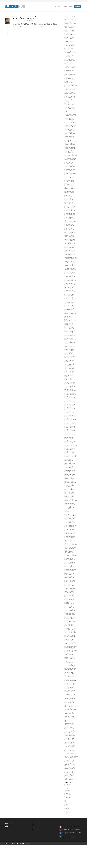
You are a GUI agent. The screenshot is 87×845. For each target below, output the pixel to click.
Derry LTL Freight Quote (68, 172)
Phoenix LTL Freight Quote (69, 570)
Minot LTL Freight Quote (68, 488)
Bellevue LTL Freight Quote (69, 60)
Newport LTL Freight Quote (69, 522)
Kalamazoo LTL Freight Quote (70, 328)
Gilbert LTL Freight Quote (69, 247)
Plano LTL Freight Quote (68, 578)
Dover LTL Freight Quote (69, 178)
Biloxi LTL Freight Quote (68, 71)
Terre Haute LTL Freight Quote (70, 712)
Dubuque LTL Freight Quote (69, 181)
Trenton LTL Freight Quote (69, 719)
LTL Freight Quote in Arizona (69, 393)
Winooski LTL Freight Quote (69, 768)
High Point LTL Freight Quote (69, 284)
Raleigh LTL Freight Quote (69, 596)
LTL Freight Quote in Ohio (69, 437)
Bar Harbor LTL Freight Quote (70, 52)
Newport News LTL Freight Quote (70, 525)
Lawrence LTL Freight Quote (69, 365)
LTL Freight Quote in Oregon (69, 440)
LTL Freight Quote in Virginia (69, 452)
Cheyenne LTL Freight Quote (69, 126)
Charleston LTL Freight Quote (70, 118)
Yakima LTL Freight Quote (69, 774)
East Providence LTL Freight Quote (71, 188)
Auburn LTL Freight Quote (69, 42)
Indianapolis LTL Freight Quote (70, 309)
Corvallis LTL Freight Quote (69, 156)
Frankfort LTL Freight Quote (69, 232)
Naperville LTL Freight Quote (69, 507)
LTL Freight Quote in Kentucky (70, 412)
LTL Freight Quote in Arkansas (70, 394)
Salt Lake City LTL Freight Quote (70, 642)
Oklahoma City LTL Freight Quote (70, 544)
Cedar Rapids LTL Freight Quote (70, 114)
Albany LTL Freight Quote (69, 20)
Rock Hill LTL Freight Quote (69, 616)
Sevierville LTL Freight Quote (69, 662)
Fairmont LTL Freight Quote (69, 214)
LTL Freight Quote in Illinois (69, 407)
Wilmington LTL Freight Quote (70, 765)
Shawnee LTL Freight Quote (69, 664)
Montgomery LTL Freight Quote (70, 495)
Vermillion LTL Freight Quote (69, 731)
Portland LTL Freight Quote (69, 583)
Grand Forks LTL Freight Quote (70, 254)
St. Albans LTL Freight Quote (69, 691)
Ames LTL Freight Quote (68, 27)
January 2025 (66, 792)
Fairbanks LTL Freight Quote (69, 213)
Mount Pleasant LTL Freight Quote (70, 500)
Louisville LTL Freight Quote (69, 386)
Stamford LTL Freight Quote (69, 695)
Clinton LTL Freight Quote (69, 137)
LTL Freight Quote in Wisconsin (70, 456)
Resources (66, 602)
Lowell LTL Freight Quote (69, 387)
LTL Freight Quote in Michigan (70, 419)
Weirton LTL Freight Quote (69, 749)
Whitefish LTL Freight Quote (69, 760)
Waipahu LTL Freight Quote (69, 736)
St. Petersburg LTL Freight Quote (70, 694)
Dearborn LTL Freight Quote (69, 169)
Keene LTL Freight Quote (69, 336)
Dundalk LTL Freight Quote (69, 184)
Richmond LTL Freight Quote (69, 605)
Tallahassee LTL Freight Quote (70, 706)
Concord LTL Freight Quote (69, 151)
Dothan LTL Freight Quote (69, 177)
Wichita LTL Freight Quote (69, 763)
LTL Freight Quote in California (70, 396)
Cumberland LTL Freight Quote (70, 162)
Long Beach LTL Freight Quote (70, 383)
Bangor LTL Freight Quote (69, 51)
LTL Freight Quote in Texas (69, 448)
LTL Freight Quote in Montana (70, 424)
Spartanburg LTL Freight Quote (70, 680)
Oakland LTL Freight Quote (69, 540)
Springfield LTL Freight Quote (69, 686)
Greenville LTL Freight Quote (69, 265)
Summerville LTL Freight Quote (70, 699)
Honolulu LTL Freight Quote (69, 295)
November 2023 (67, 811)
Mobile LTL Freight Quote (69, 492)
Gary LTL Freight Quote (68, 242)
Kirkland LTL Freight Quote (69, 349)
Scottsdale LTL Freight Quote (69, 657)
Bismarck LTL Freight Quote (69, 74)
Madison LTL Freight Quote (69, 463)
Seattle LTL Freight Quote (69, 660)
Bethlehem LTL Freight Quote (69, 67)
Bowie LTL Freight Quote (69, 84)
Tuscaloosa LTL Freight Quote (70, 724)
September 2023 (67, 814)
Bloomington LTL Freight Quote (70, 75)
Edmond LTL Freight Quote (69, 192)
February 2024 (67, 807)
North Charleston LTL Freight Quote (71, 530)
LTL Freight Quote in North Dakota (70, 435)
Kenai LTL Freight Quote (68, 338)
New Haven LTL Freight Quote (70, 514)
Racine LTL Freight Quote (69, 595)
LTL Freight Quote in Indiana (69, 408)
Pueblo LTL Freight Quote (69, 592)
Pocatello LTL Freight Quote (69, 581)
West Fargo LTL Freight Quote (70, 750)
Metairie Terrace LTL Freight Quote (71, 479)
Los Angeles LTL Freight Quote (70, 385)
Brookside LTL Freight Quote (69, 99)
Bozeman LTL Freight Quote (69, 86)
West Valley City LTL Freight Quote (70, 754)
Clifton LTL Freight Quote (69, 136)
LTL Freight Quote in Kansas (69, 411)
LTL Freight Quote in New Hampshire (71, 429)
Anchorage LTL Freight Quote (69, 30)
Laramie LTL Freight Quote (69, 360)
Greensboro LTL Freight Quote (70, 264)
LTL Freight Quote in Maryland (70, 416)
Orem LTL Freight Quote (68, 551)
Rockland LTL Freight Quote (69, 620)
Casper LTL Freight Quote (69, 112)
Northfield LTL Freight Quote (69, 536)
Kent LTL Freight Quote (68, 343)
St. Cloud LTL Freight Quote (69, 693)
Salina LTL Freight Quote (69, 640)
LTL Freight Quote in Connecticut (70, 398)
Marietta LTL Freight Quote (69, 468)
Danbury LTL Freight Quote (69, 165)
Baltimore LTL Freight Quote (69, 49)
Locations (34, 824)
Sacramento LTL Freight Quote (70, 628)
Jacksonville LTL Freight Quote (70, 313)
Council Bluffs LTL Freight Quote (70, 158)
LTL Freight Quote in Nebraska (70, 426)
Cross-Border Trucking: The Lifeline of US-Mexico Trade (72, 826)
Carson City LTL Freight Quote (70, 110)
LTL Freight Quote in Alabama (70, 390)
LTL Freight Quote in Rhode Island (70, 442)
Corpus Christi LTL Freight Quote (70, 155)
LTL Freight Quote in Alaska (69, 391)
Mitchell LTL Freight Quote (69, 490)
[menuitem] (53, 6)
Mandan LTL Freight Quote (69, 466)
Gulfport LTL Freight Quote (69, 271)
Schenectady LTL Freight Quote (70, 655)
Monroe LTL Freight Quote (69, 493)
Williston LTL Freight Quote (69, 764)
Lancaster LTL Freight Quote (69, 357)
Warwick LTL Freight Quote (69, 739)
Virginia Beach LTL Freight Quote (70, 732)
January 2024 (66, 808)
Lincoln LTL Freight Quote (69, 378)
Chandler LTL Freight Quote (69, 117)
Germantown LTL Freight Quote (70, 244)
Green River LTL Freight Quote (70, 262)
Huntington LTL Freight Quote (70, 302)
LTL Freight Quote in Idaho (69, 405)
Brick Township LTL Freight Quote (70, 88)
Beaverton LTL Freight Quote (69, 57)
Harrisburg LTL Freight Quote (69, 273)
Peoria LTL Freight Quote (69, 566)
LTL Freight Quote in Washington (70, 453)
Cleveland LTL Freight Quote (69, 134)
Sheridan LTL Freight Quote (69, 665)
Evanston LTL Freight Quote (69, 209)
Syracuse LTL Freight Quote (69, 703)
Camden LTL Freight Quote (69, 107)
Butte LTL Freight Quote (68, 103)
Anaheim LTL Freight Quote (69, 29)
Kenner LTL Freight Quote (69, 341)
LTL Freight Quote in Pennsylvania (70, 441)
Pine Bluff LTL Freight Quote (69, 576)
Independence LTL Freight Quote (70, 308)
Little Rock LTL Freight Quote (69, 379)
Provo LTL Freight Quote (69, 591)
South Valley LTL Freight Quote (70, 676)
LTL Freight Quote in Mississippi (70, 422)
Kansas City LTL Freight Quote (70, 332)
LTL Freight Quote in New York (70, 433)
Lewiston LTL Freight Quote (69, 372)
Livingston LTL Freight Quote (69, 382)
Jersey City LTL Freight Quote (69, 319)
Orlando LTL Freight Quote (69, 552)
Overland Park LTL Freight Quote (70, 555)
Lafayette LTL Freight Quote (69, 354)
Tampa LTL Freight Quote (69, 708)
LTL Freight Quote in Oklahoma (70, 438)
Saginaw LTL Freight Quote (69, 629)
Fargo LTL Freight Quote (68, 217)
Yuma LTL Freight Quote (68, 779)
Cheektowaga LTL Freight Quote (70, 123)
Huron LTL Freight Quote (69, 305)
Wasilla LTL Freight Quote (69, 741)
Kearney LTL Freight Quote (69, 335)
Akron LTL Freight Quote (69, 18)
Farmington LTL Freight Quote (70, 218)
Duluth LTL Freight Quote (69, 183)
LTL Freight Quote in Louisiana (70, 413)
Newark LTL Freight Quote (69, 519)
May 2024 (66, 802)
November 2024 (67, 794)
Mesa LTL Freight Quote (68, 477)
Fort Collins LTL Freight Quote (69, 227)
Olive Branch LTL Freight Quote (70, 547)
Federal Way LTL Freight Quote (70, 222)
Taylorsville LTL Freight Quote (70, 709)
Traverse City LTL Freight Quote (70, 717)
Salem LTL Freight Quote (69, 639)
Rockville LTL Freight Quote (69, 621)
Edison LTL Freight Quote (69, 191)
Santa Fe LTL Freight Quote (69, 653)
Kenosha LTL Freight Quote (69, 342)
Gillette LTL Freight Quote (69, 249)
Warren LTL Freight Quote (69, 738)
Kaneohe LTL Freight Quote (69, 331)
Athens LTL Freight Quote (69, 40)
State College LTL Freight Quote (70, 697)
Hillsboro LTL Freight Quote (69, 286)
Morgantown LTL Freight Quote (70, 499)
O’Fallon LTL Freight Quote (69, 539)
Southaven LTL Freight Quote (70, 677)
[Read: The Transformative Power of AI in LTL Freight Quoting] (60, 830)
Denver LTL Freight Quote (69, 170)
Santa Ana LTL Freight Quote (69, 651)
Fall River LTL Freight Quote (69, 216)
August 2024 (66, 798)
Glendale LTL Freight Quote (69, 251)
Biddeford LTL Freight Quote (69, 68)
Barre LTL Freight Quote (68, 53)
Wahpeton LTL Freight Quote (69, 734)
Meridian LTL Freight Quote (69, 474)
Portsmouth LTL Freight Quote (70, 585)
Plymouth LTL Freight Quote (69, 580)
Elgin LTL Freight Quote (68, 195)
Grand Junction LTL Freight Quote (70, 257)
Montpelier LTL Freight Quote (69, 496)
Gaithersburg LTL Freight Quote (70, 240)
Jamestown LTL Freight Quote (70, 316)
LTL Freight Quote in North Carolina (71, 434)
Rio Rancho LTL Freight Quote (70, 607)
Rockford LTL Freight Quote (69, 618)
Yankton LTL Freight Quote (69, 775)
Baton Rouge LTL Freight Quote (70, 55)
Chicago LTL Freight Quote (69, 128)
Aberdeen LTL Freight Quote (69, 16)
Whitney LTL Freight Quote (69, 761)
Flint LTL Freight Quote (68, 224)
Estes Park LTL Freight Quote (69, 206)
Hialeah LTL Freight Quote (69, 283)
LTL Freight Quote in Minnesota (70, 420)
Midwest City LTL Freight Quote (70, 482)
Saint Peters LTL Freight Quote (70, 638)
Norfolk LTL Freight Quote (69, 526)
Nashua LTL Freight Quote (69, 508)
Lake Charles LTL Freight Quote (70, 356)
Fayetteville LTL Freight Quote (70, 220)
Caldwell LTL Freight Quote (69, 104)
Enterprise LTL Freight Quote (69, 202)
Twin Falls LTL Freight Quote (69, 726)
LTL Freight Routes (24, 20)
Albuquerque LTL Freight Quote (70, 23)
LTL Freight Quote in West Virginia (70, 455)
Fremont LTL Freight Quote (69, 235)
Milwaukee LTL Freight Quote (69, 485)
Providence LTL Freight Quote (70, 589)
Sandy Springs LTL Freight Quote (70, 650)
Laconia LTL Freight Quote (69, 353)
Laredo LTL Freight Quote (69, 361)
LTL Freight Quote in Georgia (69, 402)
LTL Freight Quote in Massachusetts (71, 418)
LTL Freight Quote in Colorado (70, 397)
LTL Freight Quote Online (20, 843)
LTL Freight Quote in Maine (69, 415)
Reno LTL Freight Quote (68, 600)
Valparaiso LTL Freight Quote (69, 728)
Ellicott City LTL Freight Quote (69, 199)
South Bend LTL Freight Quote (70, 673)
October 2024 (67, 796)
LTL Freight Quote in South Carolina (71, 444)
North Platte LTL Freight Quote (70, 532)
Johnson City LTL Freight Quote (70, 320)
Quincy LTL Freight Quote (69, 594)
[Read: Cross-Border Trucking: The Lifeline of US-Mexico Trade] (60, 827)
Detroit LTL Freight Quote (69, 174)
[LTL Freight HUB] (15, 6)
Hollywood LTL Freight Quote (69, 291)
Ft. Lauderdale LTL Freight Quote (70, 238)
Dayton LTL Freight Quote (69, 167)
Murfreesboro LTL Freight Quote (70, 504)
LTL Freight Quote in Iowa (69, 409)
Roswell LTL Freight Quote (69, 624)
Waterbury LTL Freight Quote (69, 742)
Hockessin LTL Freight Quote (69, 290)
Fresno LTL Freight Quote (69, 236)
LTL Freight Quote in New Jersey (70, 430)
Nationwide (66, 511)
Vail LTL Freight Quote (68, 727)
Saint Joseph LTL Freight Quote (70, 633)
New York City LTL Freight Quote (70, 518)
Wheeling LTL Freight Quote (69, 758)
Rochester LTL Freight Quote (69, 611)
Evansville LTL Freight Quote (69, 210)
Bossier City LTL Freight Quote (70, 79)
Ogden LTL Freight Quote (69, 541)
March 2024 (66, 805)
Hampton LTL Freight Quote (69, 272)
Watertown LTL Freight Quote (70, 745)
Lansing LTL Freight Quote (69, 359)
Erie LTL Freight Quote (68, 203)
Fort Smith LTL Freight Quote (69, 228)
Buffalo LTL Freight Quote (69, 100)
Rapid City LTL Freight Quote (69, 598)
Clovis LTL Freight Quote (69, 139)
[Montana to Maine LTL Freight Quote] (7, 21)
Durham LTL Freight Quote (69, 185)
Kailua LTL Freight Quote (69, 327)
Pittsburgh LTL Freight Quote (69, 577)
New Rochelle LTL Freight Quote (70, 517)
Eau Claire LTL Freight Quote (69, 189)
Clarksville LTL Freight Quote (69, 132)
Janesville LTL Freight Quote (69, 317)
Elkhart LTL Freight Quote (69, 198)
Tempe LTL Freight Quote (69, 710)
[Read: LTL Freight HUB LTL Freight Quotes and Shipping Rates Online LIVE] (60, 833)
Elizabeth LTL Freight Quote (69, 196)
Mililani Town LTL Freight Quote (70, 484)
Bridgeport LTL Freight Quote (69, 89)
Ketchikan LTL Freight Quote (69, 346)
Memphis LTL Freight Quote (69, 473)
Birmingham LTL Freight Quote (70, 73)
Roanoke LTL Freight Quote (69, 610)
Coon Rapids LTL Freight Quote (70, 154)
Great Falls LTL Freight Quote (69, 260)
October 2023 (67, 812)
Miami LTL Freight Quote (69, 481)
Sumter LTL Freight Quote (69, 701)
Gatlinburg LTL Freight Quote (69, 243)
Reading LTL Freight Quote (69, 599)
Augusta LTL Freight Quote (69, 44)
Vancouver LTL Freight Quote (69, 730)
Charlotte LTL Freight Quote (69, 121)
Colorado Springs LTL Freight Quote (71, 141)
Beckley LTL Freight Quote (69, 59)
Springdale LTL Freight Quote (69, 684)
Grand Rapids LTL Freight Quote (70, 258)
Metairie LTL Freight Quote (69, 478)
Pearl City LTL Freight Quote (69, 565)
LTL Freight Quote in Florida (69, 401)
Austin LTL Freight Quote (69, 48)
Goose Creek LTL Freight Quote (70, 253)
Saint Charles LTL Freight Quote (70, 631)
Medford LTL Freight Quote (69, 471)
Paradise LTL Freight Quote (69, 559)
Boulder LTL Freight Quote (69, 82)
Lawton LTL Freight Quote (69, 367)
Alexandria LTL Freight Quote (69, 24)
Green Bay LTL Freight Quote (69, 261)
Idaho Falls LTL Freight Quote (69, 306)
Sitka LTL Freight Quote (68, 672)
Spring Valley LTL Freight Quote (70, 683)
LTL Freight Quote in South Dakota (70, 445)
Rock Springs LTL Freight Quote (70, 617)
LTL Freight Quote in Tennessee (70, 446)
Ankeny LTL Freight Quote (69, 31)
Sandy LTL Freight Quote (69, 649)
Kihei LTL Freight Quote (68, 347)
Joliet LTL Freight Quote (68, 321)
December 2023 (67, 809)
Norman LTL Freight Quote (69, 529)
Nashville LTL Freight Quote (69, 510)
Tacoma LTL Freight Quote (69, 705)
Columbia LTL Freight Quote (69, 143)
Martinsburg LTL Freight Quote (70, 470)
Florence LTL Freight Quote (69, 225)
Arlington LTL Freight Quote (69, 35)
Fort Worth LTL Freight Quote (69, 231)
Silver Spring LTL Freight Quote (70, 668)
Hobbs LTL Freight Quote (69, 288)
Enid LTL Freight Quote (68, 200)
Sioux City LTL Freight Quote (69, 669)
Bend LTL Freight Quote (68, 63)
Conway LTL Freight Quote (69, 152)
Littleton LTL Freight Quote (69, 380)
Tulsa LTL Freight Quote (68, 721)
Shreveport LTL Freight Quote (70, 666)
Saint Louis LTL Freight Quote (69, 635)
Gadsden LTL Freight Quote (69, 239)
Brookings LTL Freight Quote (69, 96)
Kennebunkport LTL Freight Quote (70, 339)
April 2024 (66, 804)
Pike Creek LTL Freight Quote (69, 574)
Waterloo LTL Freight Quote (69, 743)
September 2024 (67, 797)
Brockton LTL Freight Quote (69, 93)
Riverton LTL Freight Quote (69, 609)
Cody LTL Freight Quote (68, 140)
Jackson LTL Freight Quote (69, 312)
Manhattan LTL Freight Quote (70, 467)
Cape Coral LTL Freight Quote (70, 108)
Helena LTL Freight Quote (69, 279)
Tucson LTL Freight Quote (69, 720)
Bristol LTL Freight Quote (69, 90)
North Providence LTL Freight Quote (71, 533)
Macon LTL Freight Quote (69, 462)
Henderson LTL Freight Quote (70, 280)
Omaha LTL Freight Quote (69, 548)
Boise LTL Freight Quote (68, 78)
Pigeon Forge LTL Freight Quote (70, 573)
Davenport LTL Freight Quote (69, 166)
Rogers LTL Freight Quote (69, 622)
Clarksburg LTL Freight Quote (69, 130)
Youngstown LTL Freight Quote (70, 778)
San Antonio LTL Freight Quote (70, 643)
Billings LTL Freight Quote (69, 70)
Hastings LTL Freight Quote (69, 276)
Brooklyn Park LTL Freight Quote (70, 97)
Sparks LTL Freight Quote (69, 679)
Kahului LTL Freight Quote (69, 326)
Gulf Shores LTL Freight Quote (70, 269)
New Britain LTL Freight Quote (70, 512)
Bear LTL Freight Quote (68, 56)
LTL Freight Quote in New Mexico (70, 431)
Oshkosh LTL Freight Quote (69, 554)
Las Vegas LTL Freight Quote (69, 364)
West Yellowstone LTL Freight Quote (71, 756)
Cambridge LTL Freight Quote (69, 106)
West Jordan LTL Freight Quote (70, 753)
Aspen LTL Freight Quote (69, 38)
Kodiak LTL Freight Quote (69, 352)
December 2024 (67, 793)
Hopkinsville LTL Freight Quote (70, 297)
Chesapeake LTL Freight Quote (70, 125)
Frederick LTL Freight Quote (69, 233)
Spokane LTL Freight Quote (69, 682)
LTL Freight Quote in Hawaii (69, 404)
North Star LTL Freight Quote (69, 534)
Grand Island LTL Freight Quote (70, 255)
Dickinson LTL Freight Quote (69, 176)
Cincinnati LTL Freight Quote (69, 129)
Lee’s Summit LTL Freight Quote (70, 369)
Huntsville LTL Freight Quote (69, 303)
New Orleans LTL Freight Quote (70, 515)
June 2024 (66, 801)
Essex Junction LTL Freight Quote (70, 205)
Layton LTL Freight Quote (69, 368)
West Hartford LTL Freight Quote (70, 752)
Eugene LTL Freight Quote (69, 207)
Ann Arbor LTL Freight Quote (69, 33)
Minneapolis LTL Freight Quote (70, 486)
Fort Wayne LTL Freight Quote (70, 229)
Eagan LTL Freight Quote (69, 187)
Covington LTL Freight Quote (69, 159)
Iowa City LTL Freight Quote (69, 310)
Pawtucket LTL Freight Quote (69, 563)
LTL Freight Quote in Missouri (69, 423)
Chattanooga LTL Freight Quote (70, 122)
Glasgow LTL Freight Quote (69, 250)
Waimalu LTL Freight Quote (69, 735)
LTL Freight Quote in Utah (69, 449)
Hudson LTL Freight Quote (69, 301)
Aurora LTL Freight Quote (69, 46)
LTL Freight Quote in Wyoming (70, 457)
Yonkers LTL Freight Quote (69, 776)
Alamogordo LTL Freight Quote (70, 19)
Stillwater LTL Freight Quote (69, 698)
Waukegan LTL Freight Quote (69, 746)
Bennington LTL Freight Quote (70, 64)
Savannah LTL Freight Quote (69, 654)
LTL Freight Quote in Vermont (69, 451)
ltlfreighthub (31, 20)
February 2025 (67, 790)
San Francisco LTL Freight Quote (70, 646)
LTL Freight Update (68, 785)
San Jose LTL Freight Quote (69, 647)
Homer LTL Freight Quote (69, 294)
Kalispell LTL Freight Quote (69, 330)
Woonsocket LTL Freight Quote (70, 771)
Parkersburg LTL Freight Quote (70, 561)
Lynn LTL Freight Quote (68, 460)
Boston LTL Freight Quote (69, 81)
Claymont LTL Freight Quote (69, 133)
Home (65, 293)
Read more (15, 28)
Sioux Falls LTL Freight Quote (69, 670)
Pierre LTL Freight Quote (69, 572)
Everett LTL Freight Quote (69, 211)
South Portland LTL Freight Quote (70, 675)
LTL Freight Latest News (68, 389)
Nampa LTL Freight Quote (69, 506)
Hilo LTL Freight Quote (68, 287)
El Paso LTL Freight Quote (69, 194)
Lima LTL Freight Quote (68, 376)
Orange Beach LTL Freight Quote (70, 550)
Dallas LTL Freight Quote (69, 163)
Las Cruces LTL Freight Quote (69, 363)
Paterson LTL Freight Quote (69, 562)
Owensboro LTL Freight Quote (70, 556)
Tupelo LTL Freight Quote (69, 723)
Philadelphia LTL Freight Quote (70, 569)
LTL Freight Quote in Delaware (70, 400)
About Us (34, 827)
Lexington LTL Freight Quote (69, 375)
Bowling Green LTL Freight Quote (70, 85)
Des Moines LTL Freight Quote (70, 173)
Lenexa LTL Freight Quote (69, 371)
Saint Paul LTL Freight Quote (69, 636)
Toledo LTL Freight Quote (69, 713)
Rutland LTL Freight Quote (69, 627)
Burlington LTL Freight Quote (69, 101)
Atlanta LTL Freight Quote (69, 41)
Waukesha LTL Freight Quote (69, 748)
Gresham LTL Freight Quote (69, 268)
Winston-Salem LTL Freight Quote (70, 769)
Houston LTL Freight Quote (69, 299)
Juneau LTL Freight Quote (69, 324)
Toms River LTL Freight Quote (70, 715)
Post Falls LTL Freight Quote (69, 588)
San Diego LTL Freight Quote (69, 644)
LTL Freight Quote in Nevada (69, 427)
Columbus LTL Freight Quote (69, 147)
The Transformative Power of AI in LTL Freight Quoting (72, 829)
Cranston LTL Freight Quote (69, 161)
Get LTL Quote (67, 246)
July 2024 (66, 800)
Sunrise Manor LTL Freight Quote (70, 702)
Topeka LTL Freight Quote (69, 716)
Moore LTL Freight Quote (69, 497)
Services (66, 661)
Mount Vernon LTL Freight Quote (70, 501)
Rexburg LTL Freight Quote (69, 603)
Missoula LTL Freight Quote (69, 489)
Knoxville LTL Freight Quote (69, 350)
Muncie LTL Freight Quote (69, 503)
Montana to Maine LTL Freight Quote (25, 19)
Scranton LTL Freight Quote (69, 658)
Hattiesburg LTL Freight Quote (70, 277)
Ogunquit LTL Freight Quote (69, 543)
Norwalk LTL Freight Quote (69, 537)
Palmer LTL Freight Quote (69, 558)
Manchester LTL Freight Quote (70, 464)
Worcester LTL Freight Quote (69, 772)
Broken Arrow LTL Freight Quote (70, 95)
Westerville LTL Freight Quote (70, 757)
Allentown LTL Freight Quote (69, 26)
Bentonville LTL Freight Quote (70, 66)
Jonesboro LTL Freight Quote (69, 323)
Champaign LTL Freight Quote (70, 115)
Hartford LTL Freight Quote (69, 275)
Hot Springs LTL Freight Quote (70, 298)
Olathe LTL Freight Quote (69, 545)
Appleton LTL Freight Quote (69, 34)
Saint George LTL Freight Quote (70, 632)
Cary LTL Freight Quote (68, 111)
